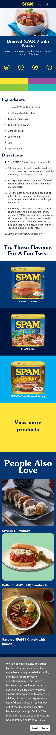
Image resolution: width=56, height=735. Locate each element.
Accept (35, 728)
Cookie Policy (14, 720)
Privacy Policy (36, 720)
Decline (45, 728)
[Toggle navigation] (5, 4)
